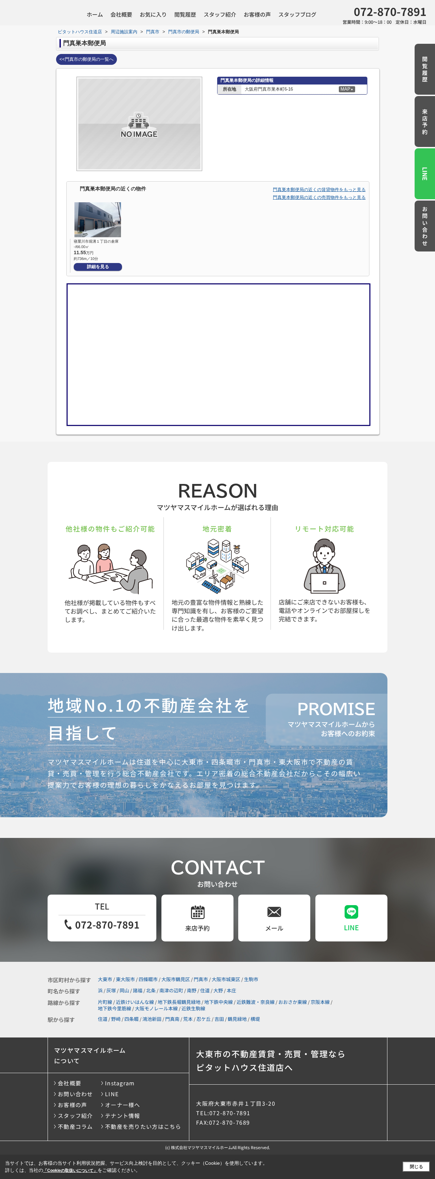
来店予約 (425, 122)
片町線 (105, 1001)
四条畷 (131, 1018)
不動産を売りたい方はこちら (143, 1126)
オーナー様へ (122, 1105)
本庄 (231, 990)
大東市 (105, 979)
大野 (218, 990)
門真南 (172, 1018)
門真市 (201, 979)
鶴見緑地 (237, 1018)
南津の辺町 (171, 990)
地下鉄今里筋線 (114, 1008)
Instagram (120, 1083)
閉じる (416, 1166)
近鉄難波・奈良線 (256, 1001)
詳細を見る (98, 266)
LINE (425, 174)
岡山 (124, 990)
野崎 (116, 1018)
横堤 (255, 1018)
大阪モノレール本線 (156, 1008)
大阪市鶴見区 (175, 979)
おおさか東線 (292, 1001)
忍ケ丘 (203, 1018)
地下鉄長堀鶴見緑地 (179, 1001)
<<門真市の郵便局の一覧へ (86, 59)
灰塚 (111, 990)
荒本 (188, 1018)
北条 (151, 990)
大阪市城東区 (226, 979)
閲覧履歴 (185, 14)
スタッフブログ (297, 14)
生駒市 (251, 979)
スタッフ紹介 (220, 14)
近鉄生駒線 (193, 1008)
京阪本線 (320, 1001)
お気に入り (153, 14)
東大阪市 (125, 979)
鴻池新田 (151, 1018)
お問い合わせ (425, 226)
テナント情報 (122, 1115)
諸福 (137, 990)
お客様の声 (257, 14)
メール (274, 927)
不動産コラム (75, 1126)
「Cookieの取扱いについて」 (70, 1170)
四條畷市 (148, 979)
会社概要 (121, 14)
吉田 (219, 1018)
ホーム (95, 14)
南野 (191, 990)
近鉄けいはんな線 (135, 1001)
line (351, 927)
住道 (205, 990)
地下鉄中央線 (218, 1001)
